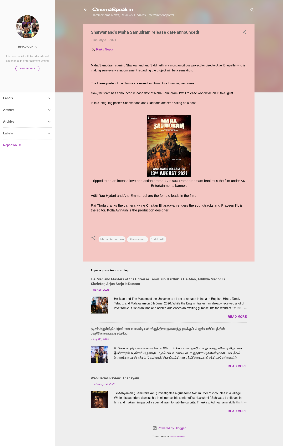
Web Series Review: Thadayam (115, 378)
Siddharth (158, 239)
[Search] (252, 10)
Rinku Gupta (104, 49)
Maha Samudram (112, 239)
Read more (237, 316)
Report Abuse (12, 145)
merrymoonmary (177, 436)
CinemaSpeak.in (112, 9)
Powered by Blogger (171, 428)
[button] (244, 33)
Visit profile (27, 68)
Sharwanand (137, 239)
